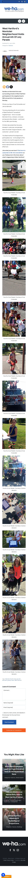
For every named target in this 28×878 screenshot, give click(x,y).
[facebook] (19, 1)
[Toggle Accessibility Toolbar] (3, 875)
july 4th (19, 679)
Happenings (7, 801)
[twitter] (22, 1)
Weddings (19, 827)
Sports (21, 777)
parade (9, 680)
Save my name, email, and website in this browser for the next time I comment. (13, 715)
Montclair (4, 680)
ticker (12, 680)
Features (10, 45)
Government (18, 800)
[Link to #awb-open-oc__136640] (23, 21)
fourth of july (13, 679)
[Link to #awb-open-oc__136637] (19, 21)
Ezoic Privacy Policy (9, 860)
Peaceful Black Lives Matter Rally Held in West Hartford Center (14, 794)
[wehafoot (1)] (14, 842)
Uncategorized (14, 801)
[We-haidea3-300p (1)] (14, 7)
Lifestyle (17, 777)
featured (7, 679)
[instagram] (24, 1)
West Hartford (18, 680)
